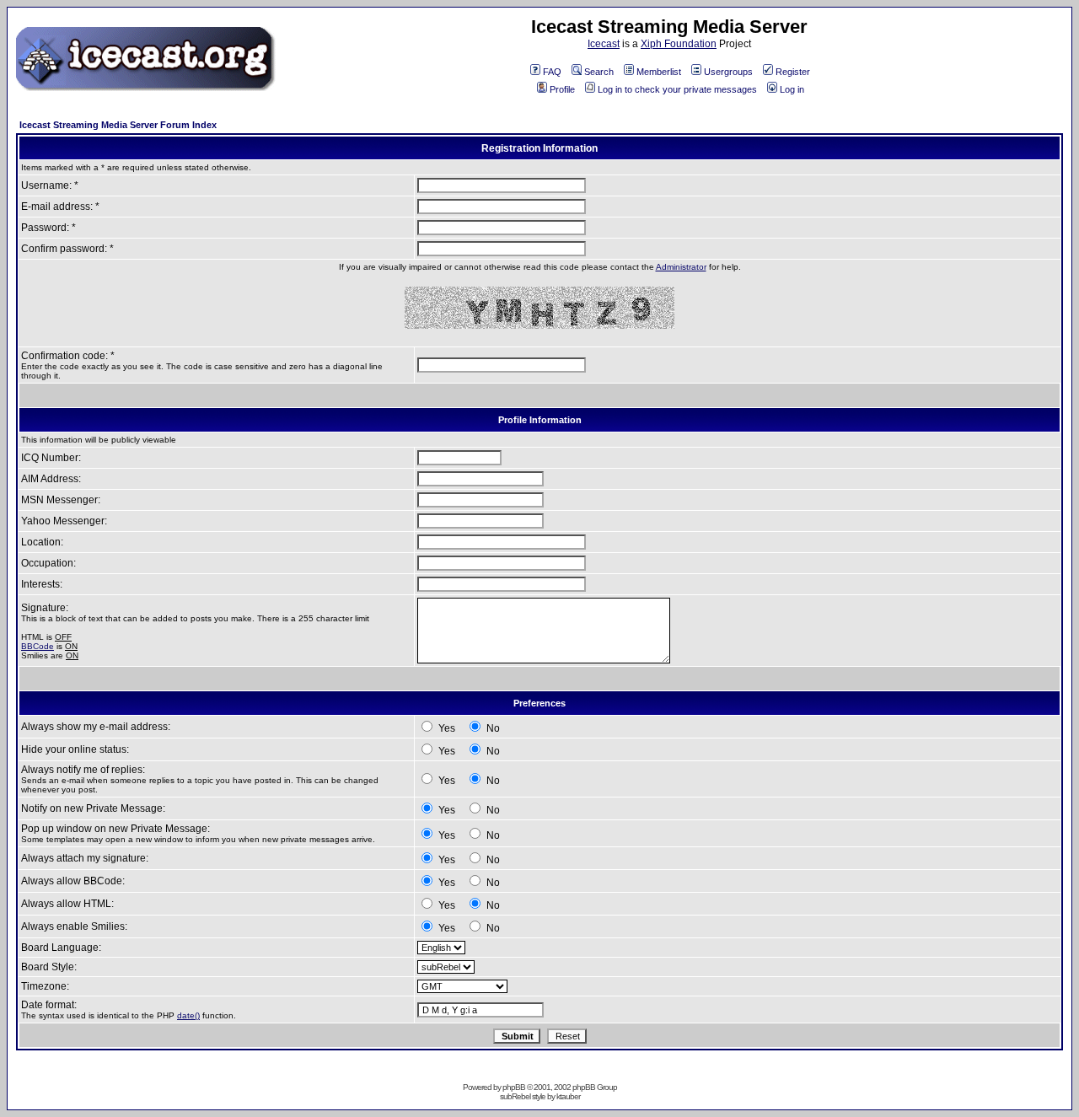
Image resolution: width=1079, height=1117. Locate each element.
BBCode (37, 646)
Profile (562, 89)
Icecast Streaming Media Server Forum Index (118, 125)
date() (188, 1015)
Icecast (604, 44)
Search (599, 72)
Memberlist (658, 72)
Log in (792, 89)
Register (793, 72)
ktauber (568, 1096)
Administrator (681, 266)
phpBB (513, 1087)
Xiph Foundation (679, 44)
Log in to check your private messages (677, 89)
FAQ (552, 72)
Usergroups (728, 72)
